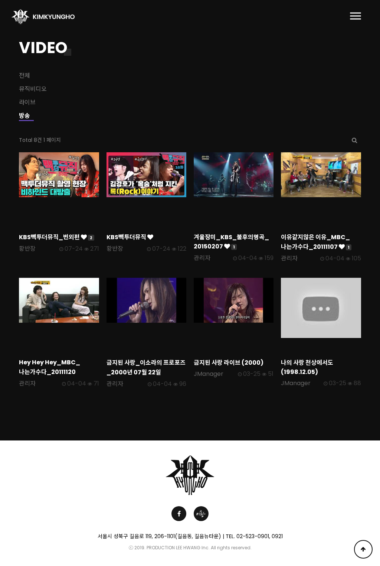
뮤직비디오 (33, 89)
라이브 (27, 102)
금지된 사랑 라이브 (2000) (228, 362)
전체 (24, 75)
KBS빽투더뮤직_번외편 (55, 237)
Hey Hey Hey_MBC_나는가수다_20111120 (49, 367)
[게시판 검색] (354, 140)
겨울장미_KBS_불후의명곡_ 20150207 (231, 242)
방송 (24, 115)
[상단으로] (363, 549)
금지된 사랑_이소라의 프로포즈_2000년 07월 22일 (146, 367)
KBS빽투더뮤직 (127, 237)
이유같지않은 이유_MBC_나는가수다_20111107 (315, 242)
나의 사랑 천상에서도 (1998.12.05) (307, 367)
